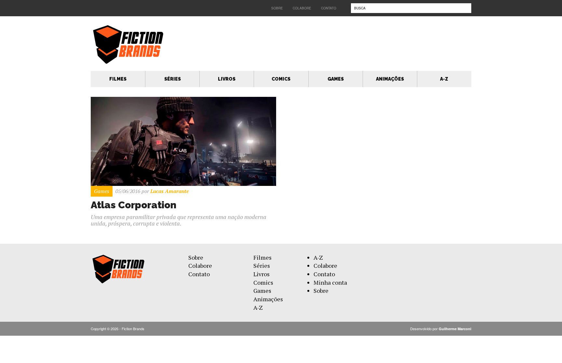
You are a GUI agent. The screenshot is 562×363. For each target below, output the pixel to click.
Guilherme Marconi (455, 328)
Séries (172, 79)
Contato (328, 8)
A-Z (444, 79)
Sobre (277, 8)
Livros (226, 79)
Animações (390, 79)
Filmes (118, 79)
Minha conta (330, 282)
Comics (281, 79)
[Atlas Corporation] (183, 141)
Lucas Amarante (169, 191)
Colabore (302, 8)
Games (336, 79)
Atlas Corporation (133, 205)
